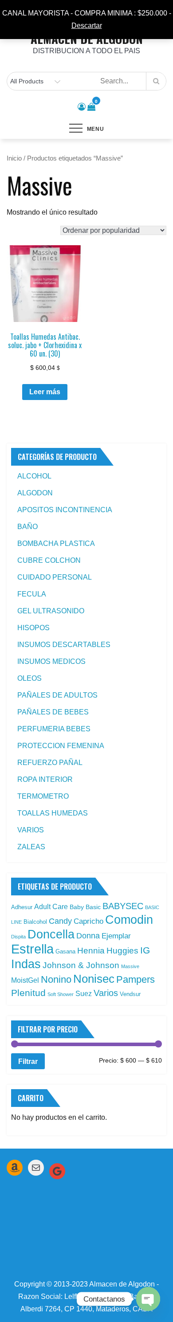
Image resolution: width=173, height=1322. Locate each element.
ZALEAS (31, 847)
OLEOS (29, 678)
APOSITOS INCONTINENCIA (64, 510)
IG (145, 950)
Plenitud (28, 993)
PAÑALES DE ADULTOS (57, 695)
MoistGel (25, 980)
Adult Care (51, 906)
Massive (130, 966)
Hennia (91, 950)
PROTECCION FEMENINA (60, 745)
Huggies (122, 950)
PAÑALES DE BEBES (53, 712)
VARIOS (30, 830)
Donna (88, 935)
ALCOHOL (34, 476)
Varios (106, 993)
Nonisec (93, 978)
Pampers (135, 979)
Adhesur (21, 907)
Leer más (44, 392)
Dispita (18, 936)
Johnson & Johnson (81, 965)
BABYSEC (122, 906)
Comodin (129, 919)
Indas (26, 964)
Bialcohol (35, 921)
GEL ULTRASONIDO (50, 611)
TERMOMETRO (43, 796)
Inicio (14, 158)
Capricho (88, 921)
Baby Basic (85, 906)
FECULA (31, 594)
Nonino (56, 979)
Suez (83, 993)
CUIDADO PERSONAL (54, 577)
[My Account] (82, 106)
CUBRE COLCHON (49, 560)
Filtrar (28, 1061)
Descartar (86, 25)
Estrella (32, 948)
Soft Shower (60, 994)
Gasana (65, 951)
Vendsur (130, 994)
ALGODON (35, 493)
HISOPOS (33, 628)
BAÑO (27, 526)
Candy (60, 921)
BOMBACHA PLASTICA (56, 543)
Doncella (51, 934)
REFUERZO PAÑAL (50, 762)
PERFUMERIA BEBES (53, 729)
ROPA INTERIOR (45, 779)
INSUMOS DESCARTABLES (63, 644)
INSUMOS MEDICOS (51, 661)
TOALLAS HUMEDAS (52, 813)
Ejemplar (116, 935)
